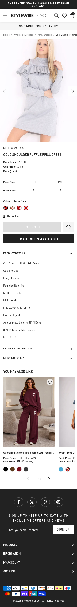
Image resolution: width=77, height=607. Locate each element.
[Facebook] (18, 502)
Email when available (38, 239)
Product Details (14, 253)
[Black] (5, 208)
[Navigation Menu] (5, 15)
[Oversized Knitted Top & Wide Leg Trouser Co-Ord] (29, 412)
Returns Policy (13, 358)
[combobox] (56, 15)
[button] (72, 15)
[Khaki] (12, 208)
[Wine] (19, 208)
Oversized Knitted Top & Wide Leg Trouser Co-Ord (29, 452)
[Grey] (26, 208)
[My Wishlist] (64, 15)
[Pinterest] (45, 502)
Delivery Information (17, 348)
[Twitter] (32, 502)
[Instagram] (58, 502)
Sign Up (63, 529)
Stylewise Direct (29, 15)
